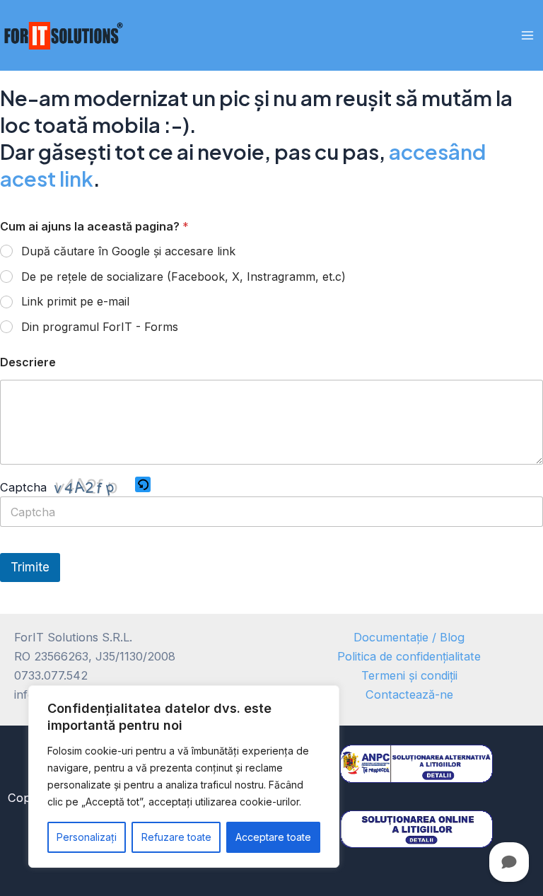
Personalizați (87, 837)
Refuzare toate (176, 837)
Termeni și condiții (409, 675)
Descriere (28, 362)
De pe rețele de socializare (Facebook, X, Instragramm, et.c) (183, 276)
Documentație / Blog (409, 637)
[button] (143, 486)
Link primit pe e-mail (75, 301)
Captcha (23, 486)
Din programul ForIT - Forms (99, 327)
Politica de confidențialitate (409, 656)
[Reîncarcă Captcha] (143, 484)
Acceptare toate (273, 837)
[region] (183, 776)
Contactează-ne (409, 694)
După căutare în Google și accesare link (128, 251)
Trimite (30, 567)
